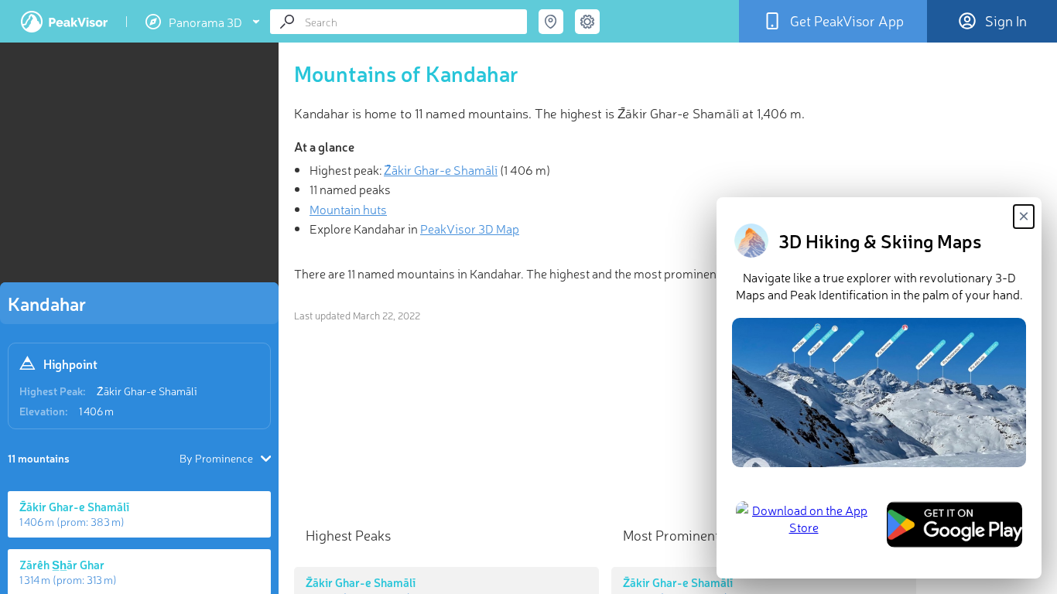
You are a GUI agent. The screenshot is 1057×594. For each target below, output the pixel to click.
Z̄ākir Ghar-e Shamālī (147, 391)
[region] (139, 167)
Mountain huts (348, 208)
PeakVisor (64, 21)
